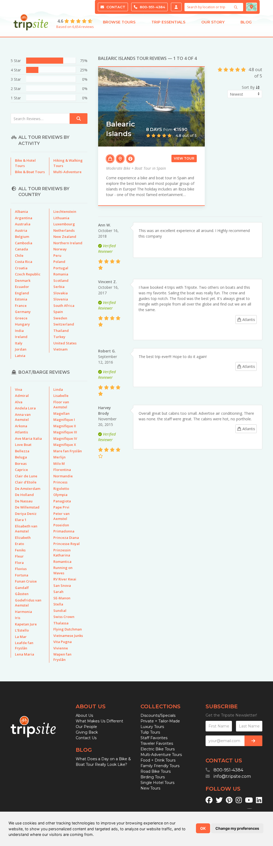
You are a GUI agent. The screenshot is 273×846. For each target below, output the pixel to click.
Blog (246, 22)
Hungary (22, 324)
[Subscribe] (253, 740)
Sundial (59, 610)
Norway (60, 249)
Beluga (21, 457)
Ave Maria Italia (28, 438)
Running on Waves (63, 570)
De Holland (24, 494)
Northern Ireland (67, 243)
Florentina (62, 469)
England (22, 293)
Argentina (23, 217)
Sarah (58, 591)
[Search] (236, 7)
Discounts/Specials (157, 715)
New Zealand (64, 236)
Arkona (21, 426)
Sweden (60, 318)
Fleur (19, 556)
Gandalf (22, 587)
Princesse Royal (66, 543)
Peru (57, 255)
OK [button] (203, 828)
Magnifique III (65, 432)
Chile (19, 255)
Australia (22, 224)
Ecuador (22, 286)
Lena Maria (24, 654)
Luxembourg (64, 224)
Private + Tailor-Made (160, 721)
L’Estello (22, 630)
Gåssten (22, 593)
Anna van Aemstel (23, 417)
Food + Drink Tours (157, 760)
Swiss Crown (63, 616)
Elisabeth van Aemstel (26, 529)
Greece (21, 318)
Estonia (21, 299)
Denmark (22, 280)
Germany (23, 311)
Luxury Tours (152, 726)
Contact (115, 7)
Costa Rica (23, 261)
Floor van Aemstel (61, 405)
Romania (60, 274)
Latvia (20, 355)
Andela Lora (25, 408)
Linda (58, 389)
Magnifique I (64, 419)
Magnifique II (64, 426)
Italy (18, 343)
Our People (86, 726)
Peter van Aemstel (61, 516)
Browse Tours (119, 22)
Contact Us (86, 737)
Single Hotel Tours (157, 782)
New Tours (150, 788)
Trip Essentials (168, 22)
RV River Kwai (64, 579)
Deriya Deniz (26, 513)
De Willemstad (27, 507)
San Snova (62, 585)
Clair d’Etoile (26, 482)
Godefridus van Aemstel (28, 603)
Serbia (59, 286)
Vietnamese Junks (68, 635)
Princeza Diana (66, 537)
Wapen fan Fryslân (62, 657)
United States (65, 343)
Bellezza (22, 451)
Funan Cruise (26, 581)
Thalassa (61, 623)
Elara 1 (20, 519)
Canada (21, 249)
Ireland (21, 336)
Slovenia (60, 299)
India (19, 330)
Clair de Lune (26, 476)
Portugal (60, 268)
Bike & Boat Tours (30, 171)
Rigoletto (61, 488)
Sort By (249, 87)
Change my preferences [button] (237, 828)
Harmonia (23, 611)
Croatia (21, 268)
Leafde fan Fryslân (24, 645)
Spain (58, 311)
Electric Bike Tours (157, 749)
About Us (84, 715)
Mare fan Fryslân (67, 451)
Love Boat (23, 444)
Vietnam (60, 349)
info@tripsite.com (232, 776)
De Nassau (24, 501)
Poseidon (61, 525)
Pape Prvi (61, 507)
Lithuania (61, 217)
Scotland (61, 280)
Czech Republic (28, 274)
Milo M (59, 463)
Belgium (22, 236)
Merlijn (59, 457)
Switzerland (63, 324)
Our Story (212, 22)
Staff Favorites (153, 737)
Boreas (21, 463)
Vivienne (60, 648)
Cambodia (23, 243)
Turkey (59, 336)
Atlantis (21, 432)
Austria (21, 230)
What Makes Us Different (99, 721)
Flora (19, 562)
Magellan (61, 413)
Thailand (61, 330)
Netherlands (64, 230)
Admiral (22, 395)
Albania (21, 211)
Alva (18, 402)
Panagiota (62, 501)
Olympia (60, 494)
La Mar (21, 636)
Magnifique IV (65, 438)
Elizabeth (23, 537)
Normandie (63, 476)
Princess (60, 482)
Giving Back (87, 732)
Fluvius (21, 568)
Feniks (20, 550)
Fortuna (21, 575)
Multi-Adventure (67, 171)
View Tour (184, 158)
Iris (17, 617)
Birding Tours (152, 777)
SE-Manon (61, 598)
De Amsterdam (27, 488)
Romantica (62, 561)
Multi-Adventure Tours (161, 754)
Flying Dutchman (67, 629)
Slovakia (60, 293)
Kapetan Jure (26, 624)
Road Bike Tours (155, 771)
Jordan (20, 349)
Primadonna (63, 531)
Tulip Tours (150, 732)
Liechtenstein (64, 211)
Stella (58, 604)
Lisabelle (61, 395)
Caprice (21, 469)
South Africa (63, 305)
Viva (18, 389)
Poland (59, 261)
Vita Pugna (62, 641)
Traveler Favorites (156, 743)
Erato (19, 543)
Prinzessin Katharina (62, 553)
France (21, 305)
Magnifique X (64, 444)
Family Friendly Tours (159, 765)
